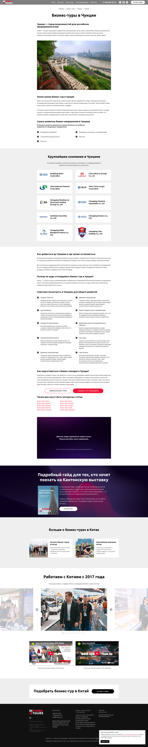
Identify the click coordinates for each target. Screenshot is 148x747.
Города (79, 8)
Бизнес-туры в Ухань (66, 401)
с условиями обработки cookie (131, 734)
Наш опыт (61, 2)
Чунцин (87, 8)
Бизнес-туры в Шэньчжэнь (67, 409)
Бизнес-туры (70, 2)
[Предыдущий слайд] (37, 609)
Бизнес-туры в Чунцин (66, 405)
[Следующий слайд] (111, 609)
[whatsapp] (123, 2)
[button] (138, 2)
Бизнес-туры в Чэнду (66, 407)
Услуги (53, 2)
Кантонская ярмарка (82, 2)
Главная (61, 8)
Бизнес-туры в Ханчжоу (67, 403)
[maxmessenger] (127, 2)
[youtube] (30, 718)
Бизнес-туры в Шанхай (43, 403)
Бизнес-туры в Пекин (43, 401)
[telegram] (120, 2)
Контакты (94, 2)
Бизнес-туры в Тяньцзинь (44, 409)
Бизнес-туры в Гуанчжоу (44, 405)
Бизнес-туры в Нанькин (43, 407)
